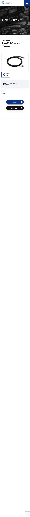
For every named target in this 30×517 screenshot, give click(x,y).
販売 (4, 93)
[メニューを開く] (27, 3)
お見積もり (14, 102)
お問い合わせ (14, 108)
